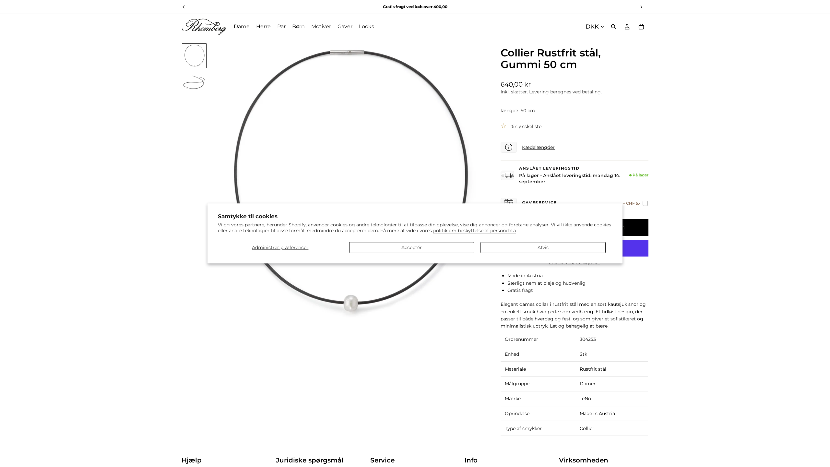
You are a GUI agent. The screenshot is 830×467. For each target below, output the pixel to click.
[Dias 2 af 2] (194, 81)
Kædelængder (538, 147)
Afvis (543, 247)
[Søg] (613, 26)
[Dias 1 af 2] (194, 55)
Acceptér (411, 247)
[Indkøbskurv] (641, 26)
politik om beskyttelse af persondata (474, 231)
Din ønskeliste (525, 126)
